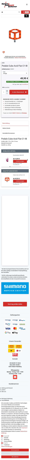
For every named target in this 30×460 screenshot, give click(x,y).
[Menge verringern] (7, 93)
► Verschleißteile (4, 400)
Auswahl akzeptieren (15, 453)
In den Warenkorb (18, 92)
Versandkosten (25, 84)
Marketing (6, 439)
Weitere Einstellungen (6, 446)
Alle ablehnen (15, 456)
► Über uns (3, 391)
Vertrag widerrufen (15, 304)
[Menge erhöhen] (7, 91)
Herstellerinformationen (8, 133)
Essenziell (6, 436)
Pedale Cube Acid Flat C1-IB (19, 175)
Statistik (6, 437)
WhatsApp (24, 113)
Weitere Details (6, 128)
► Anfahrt (2, 389)
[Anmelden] (2, 12)
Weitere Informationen (20, 57)
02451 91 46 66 (16, 113)
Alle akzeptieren (15, 450)
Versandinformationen (20, 279)
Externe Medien (8, 441)
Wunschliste (6, 87)
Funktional (6, 444)
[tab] (15, 123)
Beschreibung (6, 123)
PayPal (6, 443)
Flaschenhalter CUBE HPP (18, 155)
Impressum (24, 427)
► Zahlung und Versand (6, 388)
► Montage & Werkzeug (6, 398)
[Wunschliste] (19, 12)
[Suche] (26, 15)
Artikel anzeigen (20, 161)
